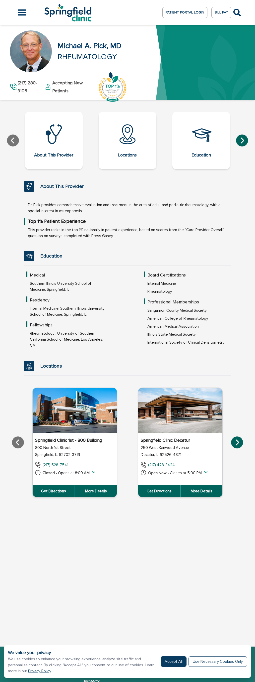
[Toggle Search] (237, 12)
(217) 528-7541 (55, 464)
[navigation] (127, 140)
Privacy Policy (39, 671)
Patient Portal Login (185, 12)
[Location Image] (75, 410)
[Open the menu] (22, 12)
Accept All (174, 661)
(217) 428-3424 (161, 464)
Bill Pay (221, 12)
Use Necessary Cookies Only (218, 661)
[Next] (242, 140)
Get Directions (53, 491)
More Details (96, 491)
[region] (127, 442)
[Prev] (13, 140)
